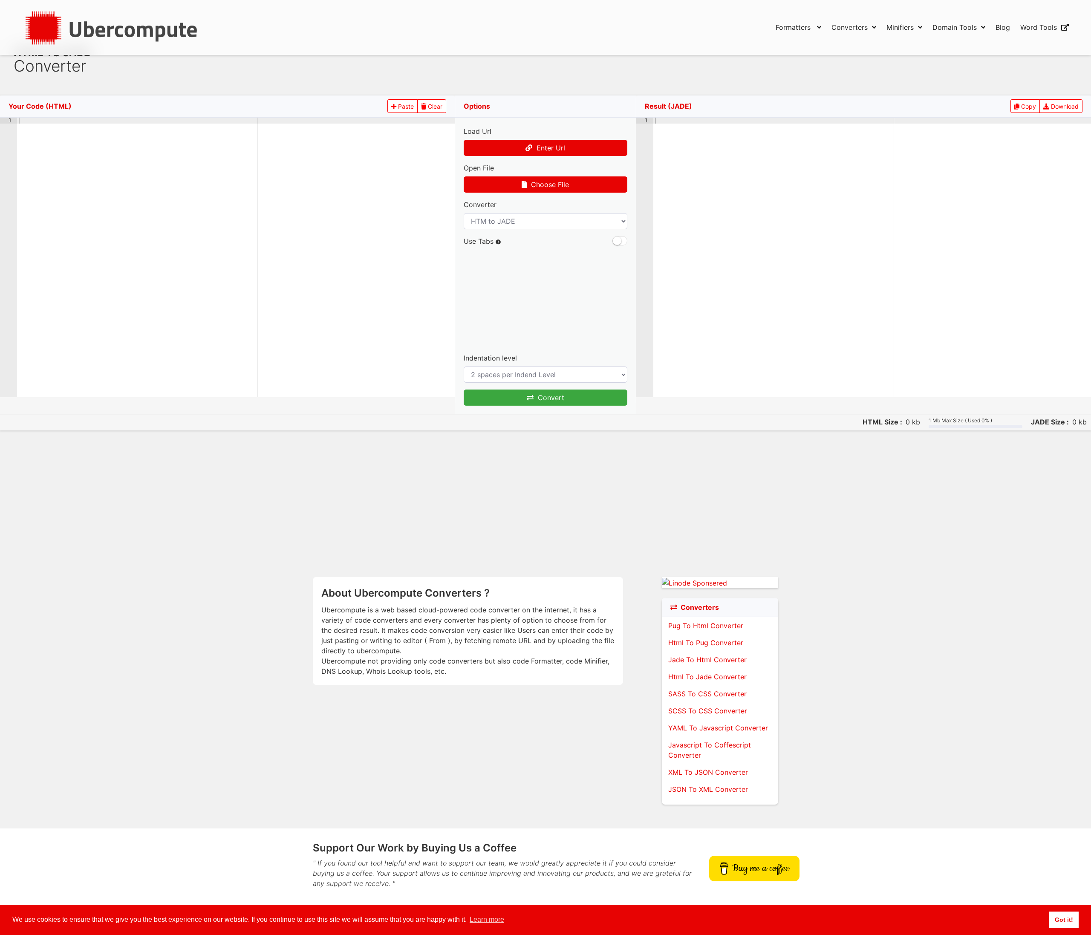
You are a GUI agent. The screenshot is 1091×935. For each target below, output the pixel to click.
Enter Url (548, 148)
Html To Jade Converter (707, 676)
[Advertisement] (437, 60)
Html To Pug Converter (705, 642)
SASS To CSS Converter (707, 694)
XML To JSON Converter (708, 772)
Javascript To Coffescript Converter (709, 750)
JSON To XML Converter (708, 789)
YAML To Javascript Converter (718, 728)
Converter (480, 204)
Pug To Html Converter (705, 625)
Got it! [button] (1064, 919)
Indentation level (490, 358)
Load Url (477, 131)
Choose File (548, 184)
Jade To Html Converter (707, 659)
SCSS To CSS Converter (707, 711)
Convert (549, 397)
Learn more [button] (487, 919)
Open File (479, 168)
